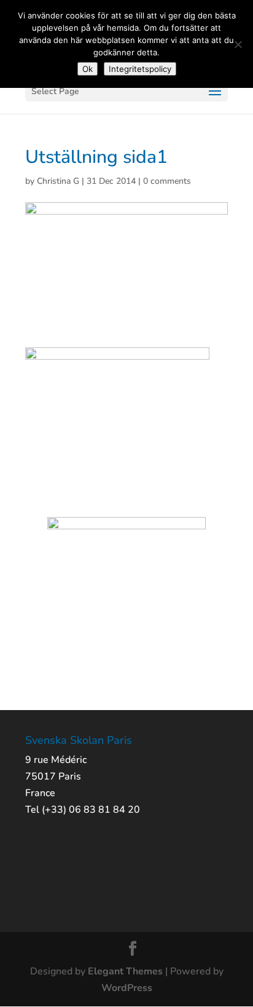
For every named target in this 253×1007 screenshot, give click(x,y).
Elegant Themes (125, 971)
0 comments (167, 181)
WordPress (126, 988)
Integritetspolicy (140, 69)
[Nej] (238, 44)
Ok (87, 69)
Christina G (58, 181)
